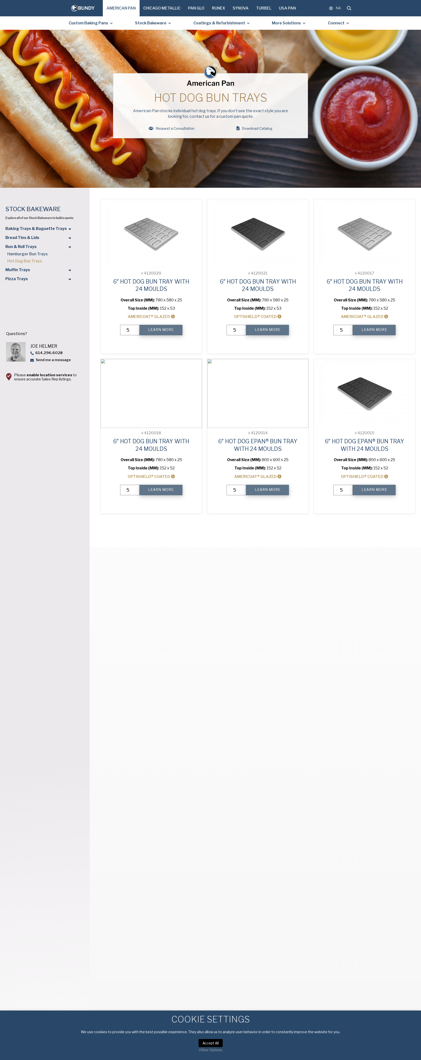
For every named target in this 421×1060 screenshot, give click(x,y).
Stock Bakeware (150, 23)
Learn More (161, 329)
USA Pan (287, 8)
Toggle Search (349, 8)
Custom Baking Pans (88, 23)
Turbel (263, 8)
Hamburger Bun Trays (27, 254)
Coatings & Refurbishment (219, 23)
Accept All (210, 1043)
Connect (336, 23)
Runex (218, 8)
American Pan (121, 8)
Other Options (210, 1050)
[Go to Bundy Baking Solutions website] (83, 8)
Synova (241, 8)
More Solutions (286, 23)
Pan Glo (196, 8)
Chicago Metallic (162, 8)
